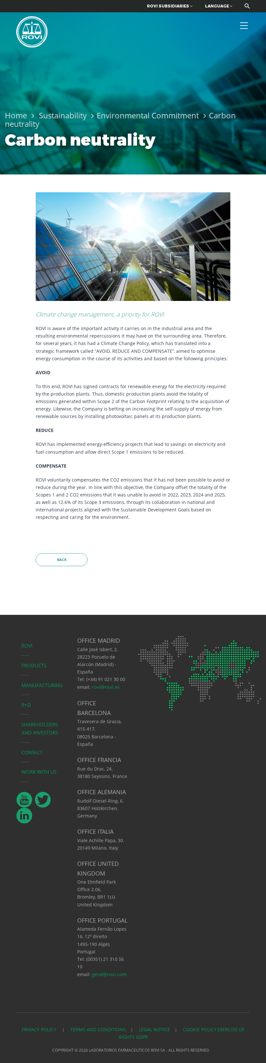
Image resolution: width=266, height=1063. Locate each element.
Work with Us (38, 772)
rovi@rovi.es (106, 687)
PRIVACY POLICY (39, 1029)
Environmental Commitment (148, 115)
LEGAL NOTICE (154, 1029)
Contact (31, 752)
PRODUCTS (33, 665)
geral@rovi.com (109, 974)
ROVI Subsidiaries (168, 6)
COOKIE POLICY (199, 1029)
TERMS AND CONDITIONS (98, 1029)
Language (217, 6)
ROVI (26, 645)
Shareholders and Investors (39, 728)
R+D (26, 704)
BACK (61, 559)
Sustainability (63, 115)
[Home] (32, 31)
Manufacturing (42, 685)
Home (16, 115)
